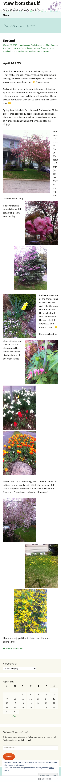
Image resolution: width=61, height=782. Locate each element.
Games (54, 45)
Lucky (51, 48)
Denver (37, 48)
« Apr (14, 716)
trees (39, 51)
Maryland (7, 51)
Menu (6, 14)
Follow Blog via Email (15, 732)
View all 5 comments (15, 648)
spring (21, 51)
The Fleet (7, 48)
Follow (9, 756)
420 (18, 48)
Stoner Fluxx (30, 51)
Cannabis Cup (27, 48)
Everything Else (43, 45)
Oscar (14, 51)
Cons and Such (28, 45)
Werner (46, 51)
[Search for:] (55, 15)
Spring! (9, 41)
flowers (44, 48)
